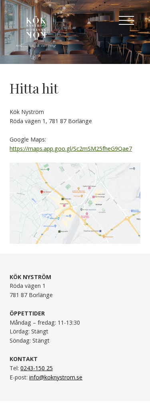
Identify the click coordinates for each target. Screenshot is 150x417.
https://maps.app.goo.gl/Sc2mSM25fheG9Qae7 (71, 148)
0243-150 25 (36, 368)
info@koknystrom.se (55, 377)
